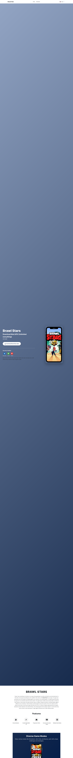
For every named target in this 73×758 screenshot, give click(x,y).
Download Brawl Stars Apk (12, 343)
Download (38, 1)
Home (34, 1)
